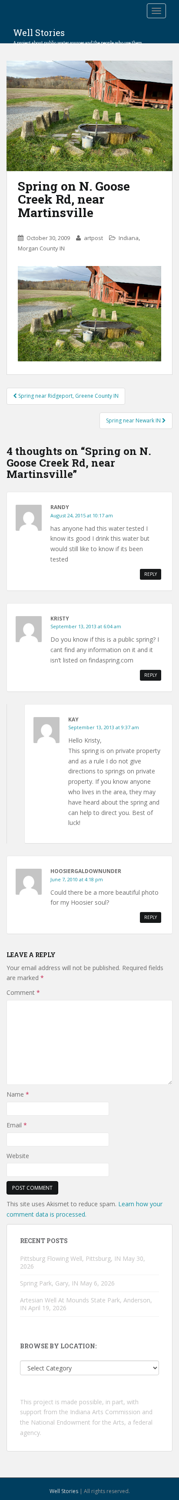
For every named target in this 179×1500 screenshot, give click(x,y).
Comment (23, 992)
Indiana (129, 238)
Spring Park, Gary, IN (49, 1283)
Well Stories (78, 35)
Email (17, 1125)
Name (18, 1094)
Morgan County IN (41, 248)
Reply (150, 574)
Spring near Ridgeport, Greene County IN (68, 395)
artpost (93, 238)
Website (18, 1156)
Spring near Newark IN (134, 420)
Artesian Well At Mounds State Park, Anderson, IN (86, 1304)
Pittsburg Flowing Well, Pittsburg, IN (70, 1258)
